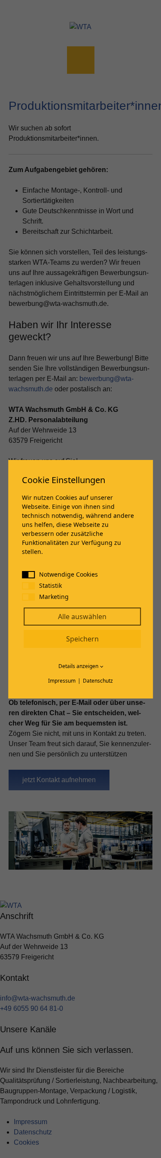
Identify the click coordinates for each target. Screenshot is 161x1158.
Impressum (62, 680)
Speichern (82, 639)
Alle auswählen (82, 616)
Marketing (54, 597)
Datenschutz (98, 680)
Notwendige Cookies (68, 574)
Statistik (50, 585)
